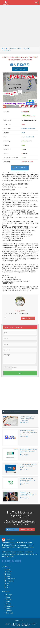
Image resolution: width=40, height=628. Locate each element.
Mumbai (9, 595)
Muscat (8, 599)
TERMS (25, 624)
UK (8, 585)
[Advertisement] (20, 26)
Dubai (8, 608)
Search (8, 50)
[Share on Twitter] (21, 65)
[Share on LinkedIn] (24, 65)
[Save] (28, 65)
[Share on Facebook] (18, 65)
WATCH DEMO (27, 529)
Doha (8, 602)
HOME (9, 624)
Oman (9, 574)
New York (9, 613)
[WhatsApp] (15, 65)
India (8, 569)
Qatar (9, 576)
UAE (8, 583)
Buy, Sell (26, 48)
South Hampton (15, 48)
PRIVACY (33, 624)
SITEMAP (17, 624)
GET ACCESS (13, 529)
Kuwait (9, 572)
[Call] (11, 65)
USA (8, 588)
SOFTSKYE (26, 625)
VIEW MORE (29, 318)
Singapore (10, 581)
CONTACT (16, 625)
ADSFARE (20, 621)
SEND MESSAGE (20, 69)
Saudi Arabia (11, 579)
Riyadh (8, 604)
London (9, 611)
